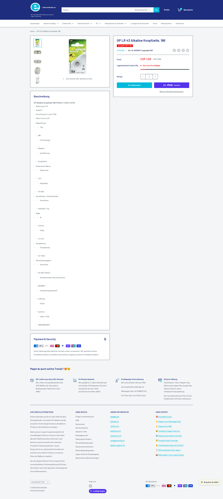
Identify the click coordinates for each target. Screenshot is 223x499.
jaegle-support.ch (117, 445)
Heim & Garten (83, 23)
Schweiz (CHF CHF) (37, 482)
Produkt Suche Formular (168, 440)
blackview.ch (115, 431)
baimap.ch (114, 421)
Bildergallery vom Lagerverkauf (171, 455)
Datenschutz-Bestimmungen (87, 458)
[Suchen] (156, 9)
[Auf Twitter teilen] (183, 50)
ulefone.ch (114, 426)
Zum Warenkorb (134, 85)
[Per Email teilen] (187, 50)
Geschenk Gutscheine (84, 446)
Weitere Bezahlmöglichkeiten (172, 91)
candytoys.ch (115, 436)
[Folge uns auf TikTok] (90, 486)
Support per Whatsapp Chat (169, 421)
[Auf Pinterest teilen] (178, 50)
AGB (77, 420)
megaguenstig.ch (117, 440)
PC (97, 23)
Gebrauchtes (166, 23)
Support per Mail (165, 426)
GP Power (121, 50)
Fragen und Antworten (84, 416)
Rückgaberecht (81, 435)
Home (32, 31)
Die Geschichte (81, 428)
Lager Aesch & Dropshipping (87, 454)
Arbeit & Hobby (50, 23)
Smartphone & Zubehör (114, 23)
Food (155, 23)
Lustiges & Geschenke (139, 23)
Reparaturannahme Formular (170, 436)
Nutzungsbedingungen (84, 450)
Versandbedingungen (84, 443)
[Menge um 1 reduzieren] (143, 76)
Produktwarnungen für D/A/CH (170, 445)
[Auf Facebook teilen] (174, 50)
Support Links (81, 431)
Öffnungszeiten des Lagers (169, 450)
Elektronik (66, 23)
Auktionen (180, 23)
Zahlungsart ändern (83, 439)
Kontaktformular (165, 417)
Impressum (80, 424)
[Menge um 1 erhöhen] (155, 76)
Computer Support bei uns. (169, 431)
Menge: (120, 76)
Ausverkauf (34, 23)
